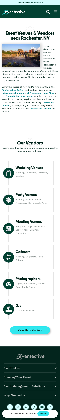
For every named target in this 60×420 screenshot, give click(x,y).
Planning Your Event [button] (17, 377)
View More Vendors (30, 330)
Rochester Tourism (41, 108)
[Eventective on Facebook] (10, 407)
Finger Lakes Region (13, 90)
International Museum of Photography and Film (28, 93)
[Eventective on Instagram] (18, 407)
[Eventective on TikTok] (34, 407)
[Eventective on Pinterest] (26, 407)
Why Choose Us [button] (14, 395)
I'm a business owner (29, 2)
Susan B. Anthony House (19, 96)
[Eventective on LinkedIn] (50, 407)
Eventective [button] (12, 368)
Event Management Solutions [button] (24, 386)
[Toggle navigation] (56, 12)
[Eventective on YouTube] (42, 407)
